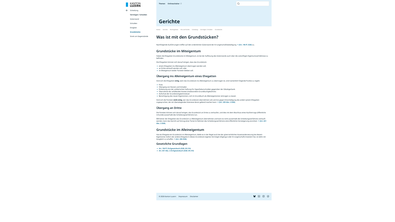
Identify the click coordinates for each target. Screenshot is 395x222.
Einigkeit (133, 28)
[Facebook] (268, 197)
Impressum (183, 196)
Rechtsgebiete (174, 29)
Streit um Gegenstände (139, 36)
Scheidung (134, 10)
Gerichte (165, 29)
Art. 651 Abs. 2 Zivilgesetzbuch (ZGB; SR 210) (176, 151)
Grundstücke (135, 32)
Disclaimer (194, 196)
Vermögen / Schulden (138, 15)
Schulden (133, 23)
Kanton (158, 29)
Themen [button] (162, 3)
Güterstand (134, 19)
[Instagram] (264, 197)
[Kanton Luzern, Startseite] (133, 4)
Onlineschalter (173, 3)
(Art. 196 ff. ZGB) (245, 45)
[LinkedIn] (259, 197)
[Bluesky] (254, 197)
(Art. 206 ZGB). (181, 139)
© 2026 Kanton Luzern (167, 196)
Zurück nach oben (260, 211)
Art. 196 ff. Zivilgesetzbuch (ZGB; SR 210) (175, 148)
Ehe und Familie (185, 29)
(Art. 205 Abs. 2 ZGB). (227, 102)
